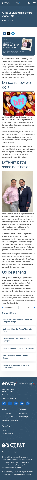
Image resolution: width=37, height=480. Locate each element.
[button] (29, 3)
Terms (4, 452)
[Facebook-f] (4, 403)
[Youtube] (22, 403)
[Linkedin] (28, 403)
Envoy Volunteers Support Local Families (18, 348)
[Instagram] (16, 403)
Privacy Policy (13, 452)
